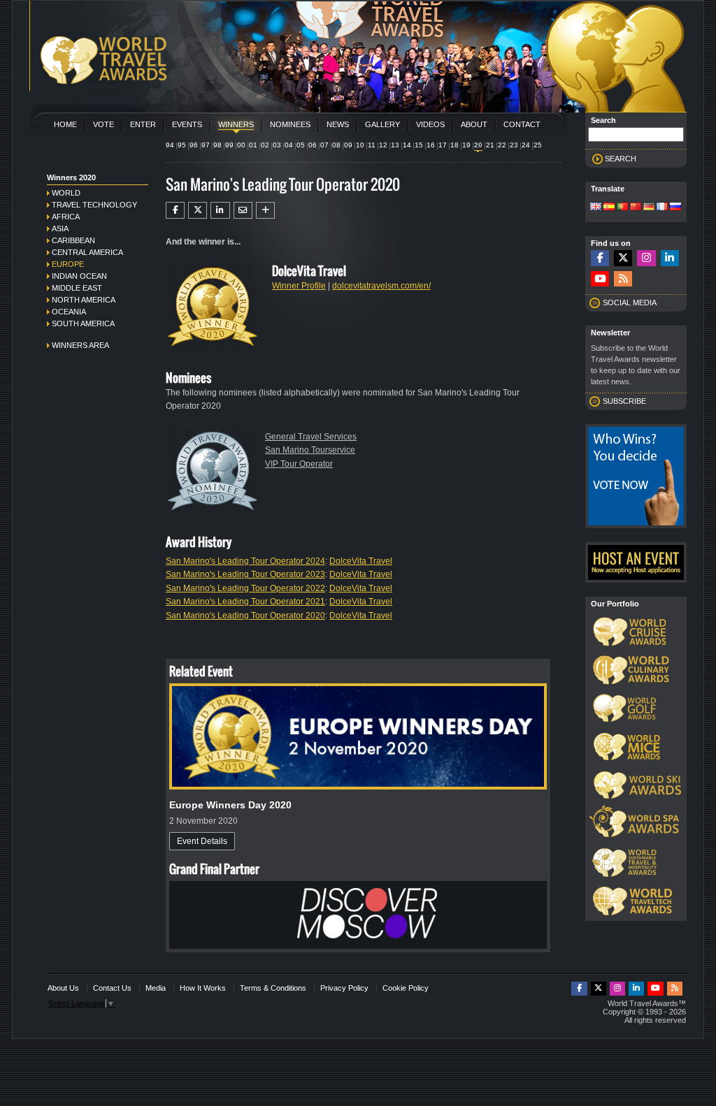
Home (65, 124)
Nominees (290, 124)
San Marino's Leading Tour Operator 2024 (245, 561)
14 (407, 145)
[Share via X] (197, 210)
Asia (60, 228)
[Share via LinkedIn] (220, 210)
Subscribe (624, 401)
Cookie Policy (405, 988)
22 (502, 145)
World (66, 193)
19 (466, 145)
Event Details (202, 841)
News (338, 124)
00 (241, 145)
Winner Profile (299, 286)
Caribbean (73, 240)
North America (83, 300)
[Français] (662, 207)
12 (383, 145)
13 (395, 145)
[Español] (609, 207)
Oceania (69, 311)
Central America (87, 252)
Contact (521, 124)
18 (454, 145)
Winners (236, 124)
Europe (68, 264)
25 (538, 145)
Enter (143, 124)
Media (155, 988)
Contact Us (112, 988)
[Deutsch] (648, 207)
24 (526, 145)
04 (289, 145)
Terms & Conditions (273, 988)
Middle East (77, 288)
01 (253, 145)
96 (193, 145)
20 (478, 145)
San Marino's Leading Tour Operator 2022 (245, 588)
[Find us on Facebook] (600, 258)
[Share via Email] (243, 210)
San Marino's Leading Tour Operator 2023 (245, 574)
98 (217, 145)
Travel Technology (94, 205)
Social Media (630, 302)
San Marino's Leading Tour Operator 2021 (245, 601)
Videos (430, 124)
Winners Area (80, 345)
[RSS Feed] (623, 279)
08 (336, 145)
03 (277, 145)
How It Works (203, 988)
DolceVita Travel (360, 561)
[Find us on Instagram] (646, 258)
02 (265, 145)
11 (371, 145)
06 (312, 145)
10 (360, 145)
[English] (595, 207)
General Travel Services (311, 437)
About (474, 124)
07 (324, 145)
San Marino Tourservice (310, 450)
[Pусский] (675, 207)
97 (205, 145)
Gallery (382, 124)
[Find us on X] (623, 258)
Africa (66, 216)
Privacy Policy (344, 988)
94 (170, 145)
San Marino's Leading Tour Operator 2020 (245, 615)
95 (182, 145)
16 (431, 145)
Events (187, 124)
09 (348, 145)
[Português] (622, 207)
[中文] (635, 207)
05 (300, 145)
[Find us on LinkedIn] (670, 258)
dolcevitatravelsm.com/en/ (381, 286)
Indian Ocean (79, 276)
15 (419, 145)
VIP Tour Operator (299, 464)
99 (229, 145)
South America (83, 323)
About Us (63, 988)
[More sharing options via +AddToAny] (265, 210)
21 (490, 145)
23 (514, 145)
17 (442, 145)
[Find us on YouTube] (600, 279)
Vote (103, 124)
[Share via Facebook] (175, 210)
